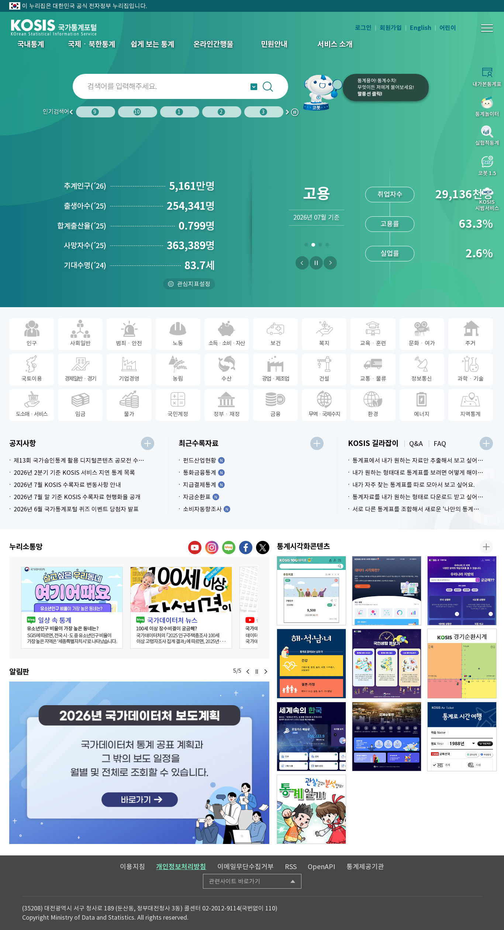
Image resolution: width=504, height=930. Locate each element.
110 (270, 908)
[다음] (330, 263)
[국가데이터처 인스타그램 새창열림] (211, 547)
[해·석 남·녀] (311, 663)
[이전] (302, 263)
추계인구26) (85, 186)
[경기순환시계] (462, 663)
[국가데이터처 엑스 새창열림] (262, 547)
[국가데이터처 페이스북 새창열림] (245, 547)
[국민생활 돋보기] (386, 663)
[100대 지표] (311, 590)
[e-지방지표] (462, 590)
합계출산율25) (81, 226)
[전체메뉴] (487, 28)
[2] (313, 246)
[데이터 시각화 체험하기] (386, 590)
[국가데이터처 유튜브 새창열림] (194, 547)
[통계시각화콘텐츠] (486, 546)
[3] (320, 246)
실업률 (389, 253)
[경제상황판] (386, 736)
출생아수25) (85, 206)
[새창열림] (139, 763)
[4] (327, 246)
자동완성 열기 (254, 86)
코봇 (319, 92)
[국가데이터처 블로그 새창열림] (228, 547)
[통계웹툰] (311, 809)
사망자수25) (85, 245)
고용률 (389, 224)
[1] (306, 246)
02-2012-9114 (221, 908)
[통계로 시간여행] (462, 736)
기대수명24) (85, 265)
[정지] (316, 263)
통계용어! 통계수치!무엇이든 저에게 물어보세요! (386, 87)
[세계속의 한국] (311, 736)
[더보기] (147, 443)
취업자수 (390, 194)
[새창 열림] (72, 608)
